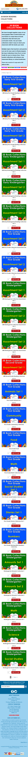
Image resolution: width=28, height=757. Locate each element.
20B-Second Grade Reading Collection (14, 376)
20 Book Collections (15, 21)
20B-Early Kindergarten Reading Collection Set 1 (14, 171)
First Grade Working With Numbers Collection (14, 546)
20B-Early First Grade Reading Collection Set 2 (14, 119)
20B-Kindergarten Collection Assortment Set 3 (14, 351)
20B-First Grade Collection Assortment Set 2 (14, 274)
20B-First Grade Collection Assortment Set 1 (14, 248)
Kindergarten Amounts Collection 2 (14, 595)
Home (2, 21)
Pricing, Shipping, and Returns (14, 702)
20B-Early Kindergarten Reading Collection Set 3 (14, 222)
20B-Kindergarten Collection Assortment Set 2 (14, 325)
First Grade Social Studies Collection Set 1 (14, 497)
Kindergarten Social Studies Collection (14, 668)
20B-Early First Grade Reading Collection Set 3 (14, 145)
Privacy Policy (16, 747)
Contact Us (14, 700)
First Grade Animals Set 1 (14, 400)
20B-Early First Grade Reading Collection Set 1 (14, 93)
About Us (14, 697)
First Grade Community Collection (14, 424)
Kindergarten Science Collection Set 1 (14, 643)
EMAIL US (14, 712)
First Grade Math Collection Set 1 (14, 473)
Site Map (21, 746)
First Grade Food (14, 448)
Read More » (24, 742)
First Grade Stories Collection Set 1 (14, 521)
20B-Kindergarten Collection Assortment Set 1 (14, 299)
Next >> (16, 677)
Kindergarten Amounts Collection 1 (14, 571)
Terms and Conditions (14, 699)
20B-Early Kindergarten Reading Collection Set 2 (14, 196)
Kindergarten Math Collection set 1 (14, 619)
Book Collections (7, 21)
